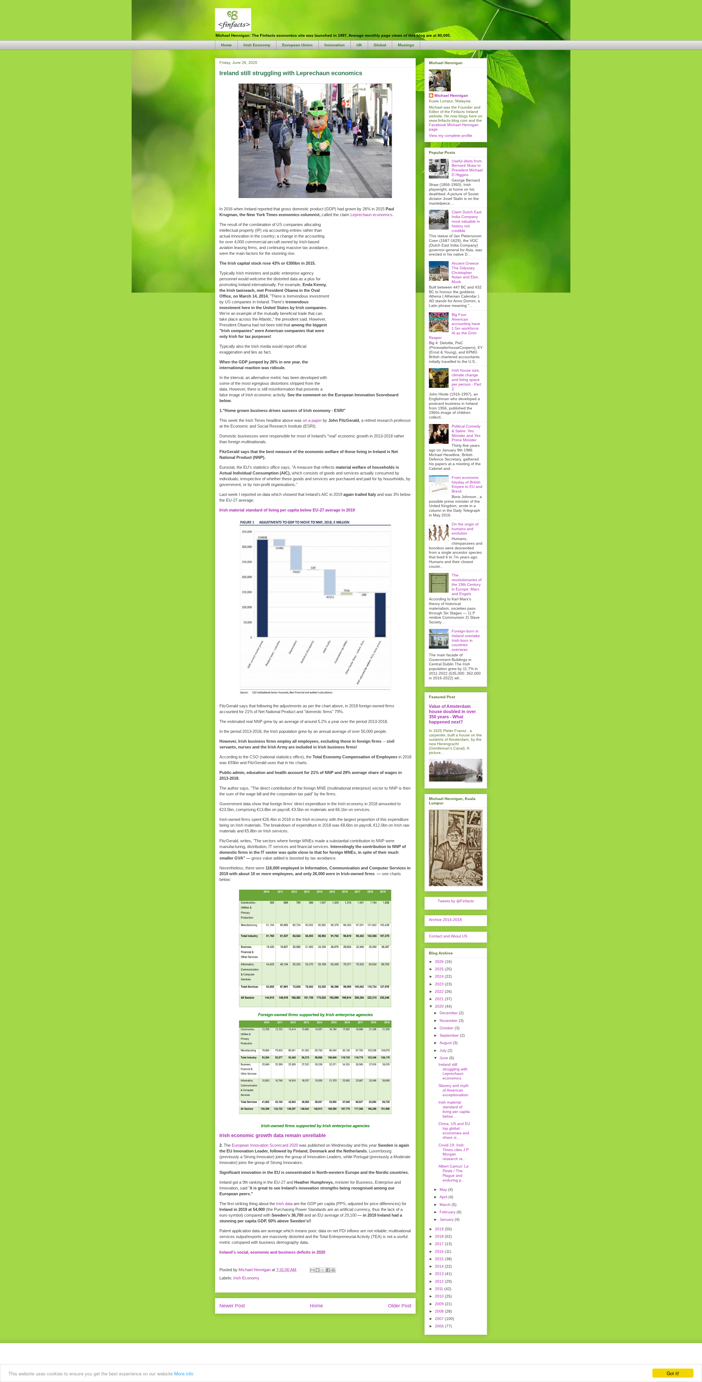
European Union (297, 45)
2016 (440, 1251)
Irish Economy (257, 45)
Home (226, 45)
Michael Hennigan (451, 95)
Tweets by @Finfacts (456, 901)
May (444, 1189)
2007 (440, 1318)
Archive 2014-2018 (445, 919)
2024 (440, 976)
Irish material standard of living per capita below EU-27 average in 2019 (287, 510)
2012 (440, 1281)
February (448, 1212)
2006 (440, 1326)
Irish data (284, 1203)
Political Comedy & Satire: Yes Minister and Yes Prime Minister (466, 433)
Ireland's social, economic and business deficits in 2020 (272, 1252)
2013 (440, 1273)
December (449, 1013)
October (447, 1028)
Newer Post (232, 1305)
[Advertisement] (370, 304)
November (449, 1020)
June (444, 1058)
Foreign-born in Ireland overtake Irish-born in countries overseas (466, 640)
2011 (439, 1289)
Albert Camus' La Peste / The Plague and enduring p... (453, 1173)
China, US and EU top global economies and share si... (454, 1130)
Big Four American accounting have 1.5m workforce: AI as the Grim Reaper (454, 326)
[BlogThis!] (317, 1270)
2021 (440, 999)
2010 (440, 1296)
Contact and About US (448, 936)
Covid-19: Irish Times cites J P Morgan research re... (453, 1152)
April (444, 1197)
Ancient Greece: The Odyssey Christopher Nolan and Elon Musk (466, 272)
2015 (440, 1259)
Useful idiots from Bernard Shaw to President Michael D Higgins (467, 168)
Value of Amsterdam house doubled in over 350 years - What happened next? (452, 714)
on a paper (312, 420)
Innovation (334, 45)
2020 (440, 1006)
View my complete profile (450, 135)
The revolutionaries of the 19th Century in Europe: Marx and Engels (467, 584)
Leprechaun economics (371, 214)
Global (380, 45)
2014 (440, 1266)
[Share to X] (322, 1270)
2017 (440, 1244)
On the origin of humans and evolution (465, 529)
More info (183, 1373)
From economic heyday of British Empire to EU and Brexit (467, 484)
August (446, 1043)
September (450, 1035)
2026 (440, 961)
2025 (440, 969)
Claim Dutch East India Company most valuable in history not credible (467, 221)
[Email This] (312, 1270)
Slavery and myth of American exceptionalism (453, 1090)
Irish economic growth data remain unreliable (272, 1135)
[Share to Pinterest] (333, 1270)
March (446, 1204)
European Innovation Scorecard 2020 (265, 1145)
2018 (440, 1236)
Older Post (399, 1305)
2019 (440, 1229)
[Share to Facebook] (328, 1270)
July (444, 1050)
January (447, 1219)
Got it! (673, 1373)
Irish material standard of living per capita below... (454, 1109)
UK (359, 45)
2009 (440, 1304)
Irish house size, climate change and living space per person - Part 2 (466, 379)
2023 (440, 984)
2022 (440, 991)
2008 (440, 1311)
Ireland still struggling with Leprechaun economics (453, 1071)
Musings (406, 45)
